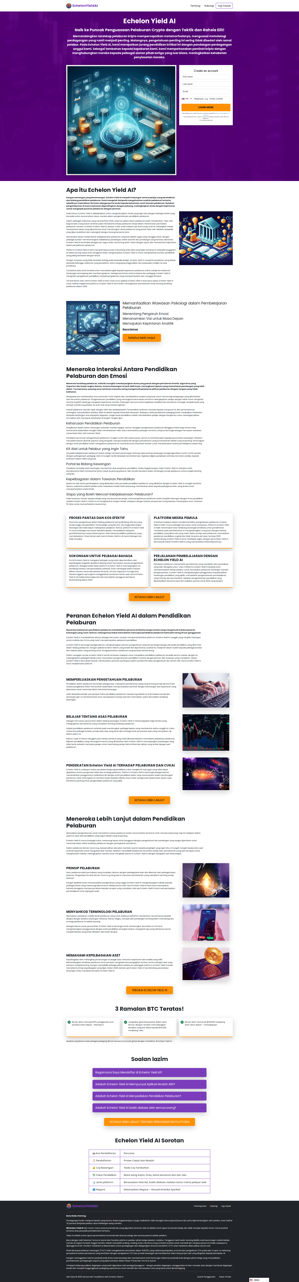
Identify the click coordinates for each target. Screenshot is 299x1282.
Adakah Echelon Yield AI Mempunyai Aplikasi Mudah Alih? (135, 1084)
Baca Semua (130, 329)
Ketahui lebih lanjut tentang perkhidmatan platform (149, 1122)
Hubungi (209, 5)
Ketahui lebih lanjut (141, 338)
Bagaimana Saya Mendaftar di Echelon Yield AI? (128, 1072)
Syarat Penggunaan (206, 1276)
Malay (256, 1279)
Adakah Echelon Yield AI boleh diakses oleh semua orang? (135, 1108)
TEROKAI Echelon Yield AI (149, 990)
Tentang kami (200, 1206)
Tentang (195, 5)
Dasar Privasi (225, 1276)
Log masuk (224, 5)
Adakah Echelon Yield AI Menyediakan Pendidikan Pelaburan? (138, 1096)
